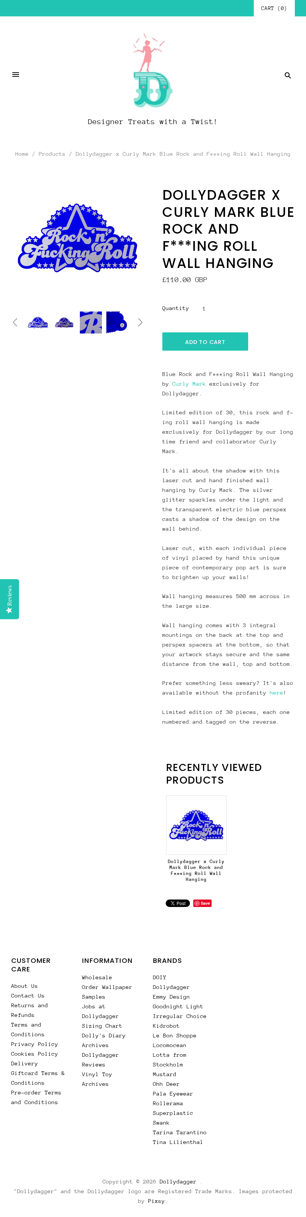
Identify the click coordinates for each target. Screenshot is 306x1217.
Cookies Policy (34, 1053)
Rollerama (168, 1103)
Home (22, 154)
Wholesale (97, 977)
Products (52, 154)
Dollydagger (171, 987)
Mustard (165, 1074)
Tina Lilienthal (178, 1142)
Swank (161, 1122)
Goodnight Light (178, 1006)
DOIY (159, 977)
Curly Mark (189, 383)
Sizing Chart (102, 1025)
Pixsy (156, 1201)
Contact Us (28, 995)
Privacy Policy (34, 1044)
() (274, 8)
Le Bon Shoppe (175, 1035)
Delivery (24, 1063)
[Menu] (15, 75)
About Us (24, 986)
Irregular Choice (180, 1016)
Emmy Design (171, 996)
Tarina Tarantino (180, 1132)
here (276, 692)
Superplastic (173, 1113)
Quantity (175, 308)
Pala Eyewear (173, 1093)
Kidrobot (166, 1025)
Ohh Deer (166, 1084)
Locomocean (170, 1045)
